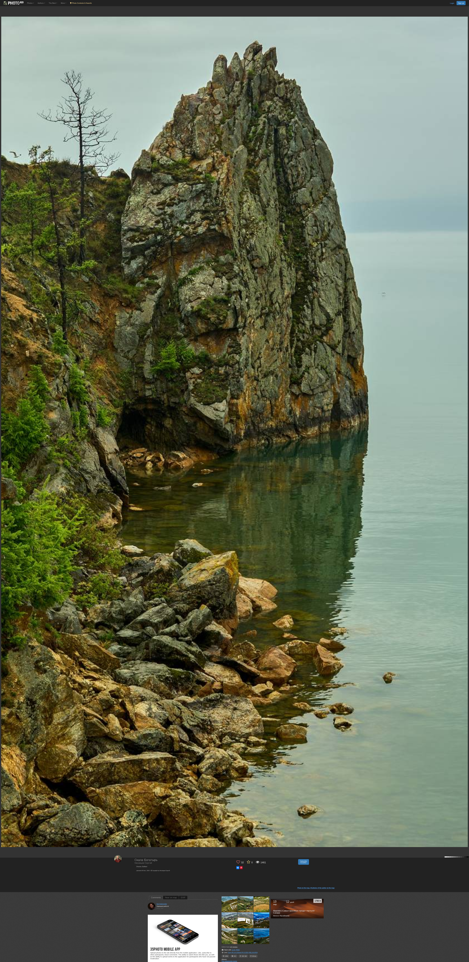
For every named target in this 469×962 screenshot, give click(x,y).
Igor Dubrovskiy (162, 904)
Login (452, 3)
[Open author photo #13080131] (245, 904)
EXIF (183, 897)
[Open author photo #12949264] (245, 936)
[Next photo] (466, 417)
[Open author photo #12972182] (229, 936)
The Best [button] (52, 3)
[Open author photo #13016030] (245, 920)
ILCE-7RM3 (236, 950)
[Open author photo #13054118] (261, 904)
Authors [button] (41, 3)
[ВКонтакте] (237, 867)
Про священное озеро (229, 961)
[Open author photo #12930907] (261, 936)
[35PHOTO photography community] (13, 3)
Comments (156, 897)
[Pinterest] (241, 867)
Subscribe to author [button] (303, 862)
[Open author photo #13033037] (229, 920)
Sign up (461, 3)
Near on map (171, 897)
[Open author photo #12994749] (261, 920)
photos (233, 947)
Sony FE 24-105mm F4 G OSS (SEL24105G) (243, 952)
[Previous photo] (2, 417)
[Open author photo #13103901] (229, 904)
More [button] (63, 3)
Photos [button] (30, 3)
